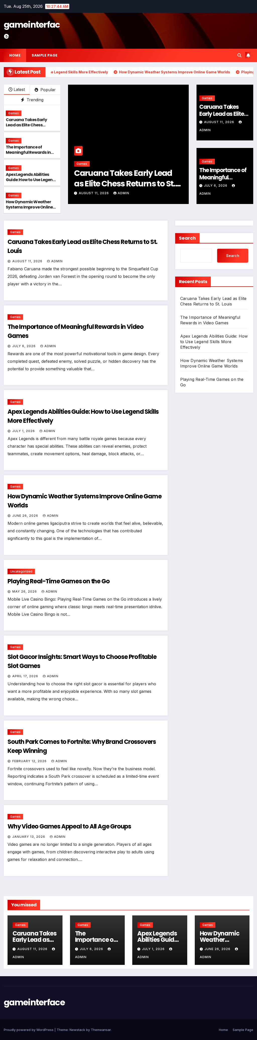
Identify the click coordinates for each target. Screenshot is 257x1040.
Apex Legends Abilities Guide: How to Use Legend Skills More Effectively (30, 180)
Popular (47, 89)
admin (129, 193)
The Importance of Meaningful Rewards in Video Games (28, 152)
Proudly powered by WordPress (29, 1030)
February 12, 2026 (30, 761)
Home (15, 55)
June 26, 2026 (25, 515)
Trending (34, 99)
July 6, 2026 (103, 193)
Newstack (77, 1030)
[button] (239, 55)
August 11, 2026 (219, 122)
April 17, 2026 (25, 676)
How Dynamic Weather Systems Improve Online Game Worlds (29, 207)
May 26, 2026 (25, 591)
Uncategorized (21, 571)
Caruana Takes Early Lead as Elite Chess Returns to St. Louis (26, 125)
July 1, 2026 (24, 431)
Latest (19, 89)
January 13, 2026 (29, 837)
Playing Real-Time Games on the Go (58, 581)
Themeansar (101, 1030)
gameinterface (32, 30)
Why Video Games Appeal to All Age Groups (69, 826)
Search (187, 238)
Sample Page (45, 55)
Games (13, 113)
